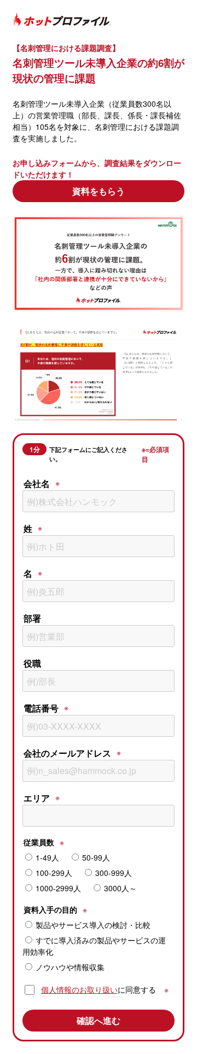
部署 (32, 618)
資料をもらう (98, 191)
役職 (32, 663)
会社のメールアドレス (67, 753)
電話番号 (41, 708)
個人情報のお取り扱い (79, 989)
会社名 (37, 483)
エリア (37, 798)
